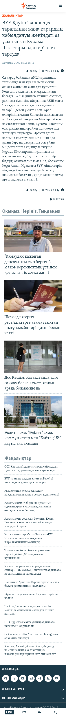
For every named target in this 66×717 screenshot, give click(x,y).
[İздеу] (55, 712)
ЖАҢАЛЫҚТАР (12, 16)
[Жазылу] (56, 678)
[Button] (31, 71)
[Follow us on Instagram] (31, 678)
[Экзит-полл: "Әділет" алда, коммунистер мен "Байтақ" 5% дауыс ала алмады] (33, 412)
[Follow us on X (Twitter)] (14, 678)
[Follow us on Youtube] (22, 678)
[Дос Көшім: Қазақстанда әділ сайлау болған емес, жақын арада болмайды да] (33, 357)
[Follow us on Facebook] (5, 678)
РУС (24, 712)
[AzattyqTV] (39, 712)
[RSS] (48, 678)
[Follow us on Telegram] (39, 678)
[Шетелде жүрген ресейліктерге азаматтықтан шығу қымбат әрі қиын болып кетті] (33, 296)
